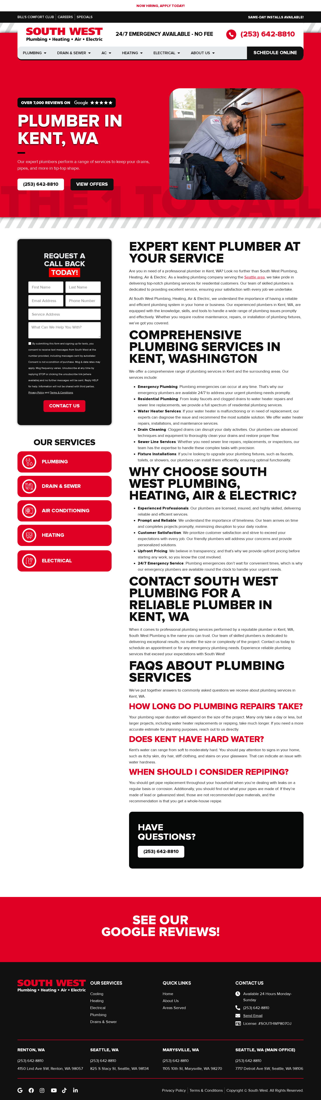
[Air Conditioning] (29, 511)
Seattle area (254, 277)
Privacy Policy (36, 392)
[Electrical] (29, 561)
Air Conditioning (66, 510)
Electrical (164, 52)
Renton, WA (31, 1050)
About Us (200, 52)
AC (104, 52)
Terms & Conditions (61, 392)
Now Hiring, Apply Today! (160, 6)
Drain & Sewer (71, 52)
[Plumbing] (29, 462)
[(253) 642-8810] (231, 35)
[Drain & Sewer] (29, 486)
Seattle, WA (104, 1050)
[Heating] (29, 535)
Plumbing (32, 52)
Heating (130, 52)
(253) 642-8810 (268, 34)
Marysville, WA (181, 1050)
